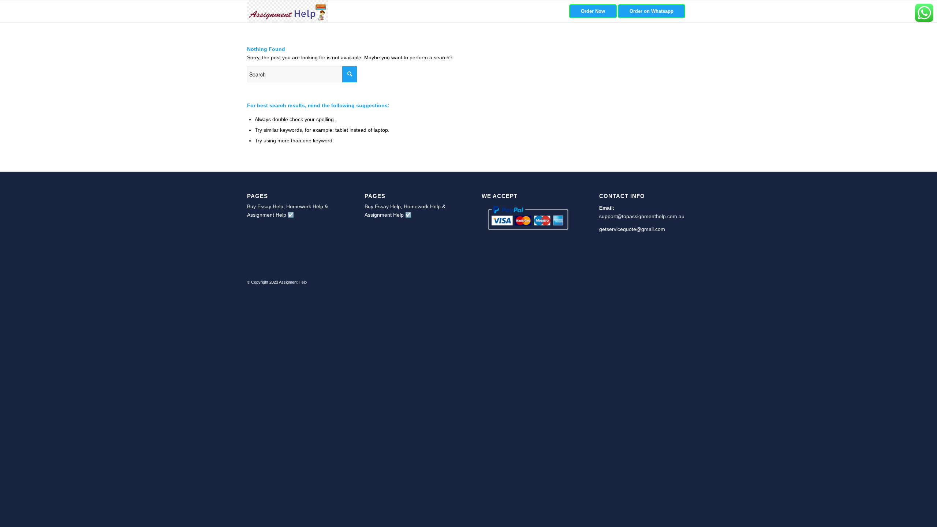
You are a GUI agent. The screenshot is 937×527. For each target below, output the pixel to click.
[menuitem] (592, 11)
